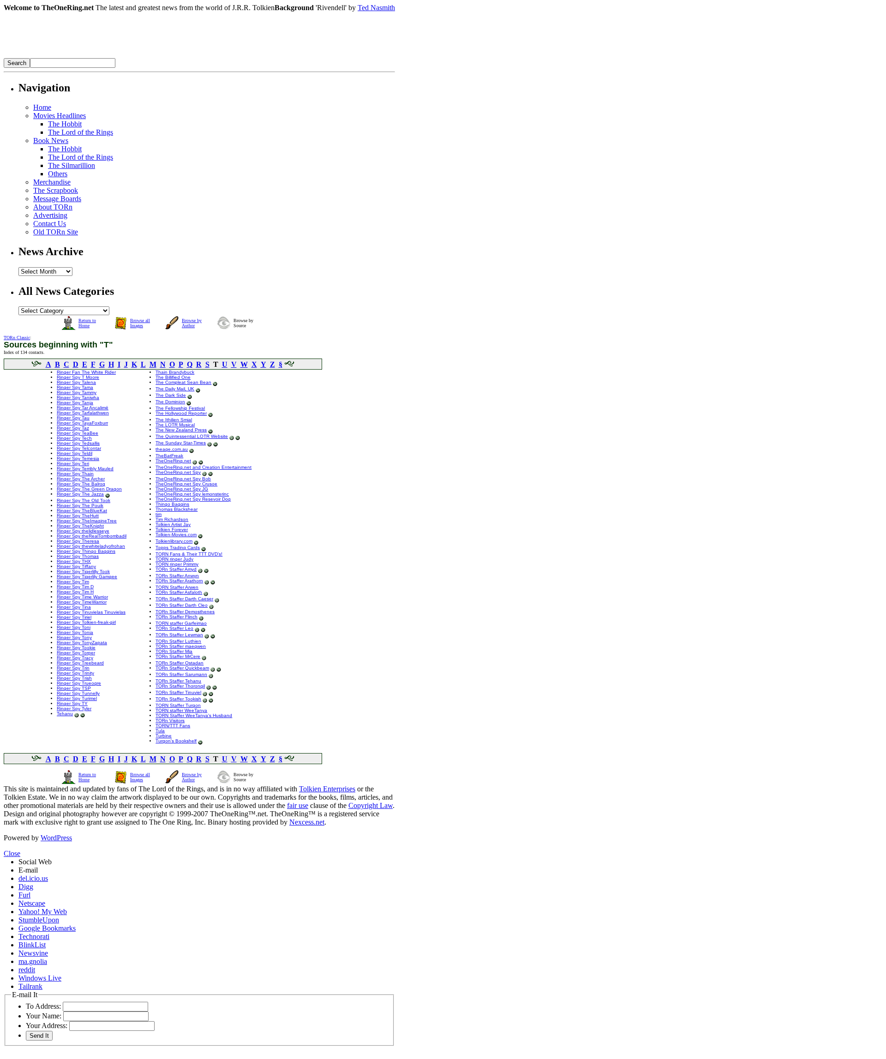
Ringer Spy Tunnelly (78, 693)
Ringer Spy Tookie (76, 647)
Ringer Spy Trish (74, 678)
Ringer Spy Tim (73, 581)
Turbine (164, 735)
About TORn (52, 207)
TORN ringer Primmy (177, 564)
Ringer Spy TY (72, 703)
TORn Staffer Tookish (178, 698)
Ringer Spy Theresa (78, 541)
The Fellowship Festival (180, 408)
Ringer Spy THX (74, 561)
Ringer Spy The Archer (81, 478)
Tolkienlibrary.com (174, 541)
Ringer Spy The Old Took (83, 500)
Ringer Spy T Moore (78, 377)
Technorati (33, 936)
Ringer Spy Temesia (78, 458)
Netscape (31, 903)
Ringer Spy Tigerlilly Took (83, 571)
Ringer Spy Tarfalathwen (83, 412)
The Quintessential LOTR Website (192, 436)
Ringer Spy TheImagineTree (87, 520)
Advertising (50, 215)
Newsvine (33, 953)
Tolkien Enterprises (327, 789)
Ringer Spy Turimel (77, 698)
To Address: (43, 1006)
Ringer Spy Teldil (74, 453)
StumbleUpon (38, 920)
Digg (25, 887)
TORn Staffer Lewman (179, 634)
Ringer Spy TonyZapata (82, 642)
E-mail (28, 870)
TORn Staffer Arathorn (179, 580)
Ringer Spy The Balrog (81, 483)
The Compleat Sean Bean (183, 382)
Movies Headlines (59, 116)
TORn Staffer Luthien (178, 641)
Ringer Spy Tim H (75, 591)
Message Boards (57, 199)
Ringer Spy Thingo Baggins (86, 551)
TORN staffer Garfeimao (181, 623)
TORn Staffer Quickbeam (182, 667)
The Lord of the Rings (80, 132)
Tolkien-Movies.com (176, 534)
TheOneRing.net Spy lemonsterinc (192, 494)
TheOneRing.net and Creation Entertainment (203, 467)
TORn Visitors (170, 720)
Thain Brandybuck (175, 372)
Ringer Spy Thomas (78, 556)
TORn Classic (17, 337)
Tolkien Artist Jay (173, 524)
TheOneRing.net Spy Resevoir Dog (193, 499)
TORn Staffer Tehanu (178, 680)
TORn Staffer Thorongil (180, 685)
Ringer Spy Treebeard (80, 662)
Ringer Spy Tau (73, 417)
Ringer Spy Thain (75, 473)
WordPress (56, 838)
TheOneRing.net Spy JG (182, 488)
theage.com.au (172, 449)
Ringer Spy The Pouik (80, 505)
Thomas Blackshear (177, 509)
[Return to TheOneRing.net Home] (142, 56)
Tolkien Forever (172, 529)
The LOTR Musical (175, 424)
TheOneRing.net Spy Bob (183, 478)
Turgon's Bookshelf (176, 740)
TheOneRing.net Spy (178, 472)
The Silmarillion (71, 165)
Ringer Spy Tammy (76, 392)
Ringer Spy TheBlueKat (82, 510)
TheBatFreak (169, 455)
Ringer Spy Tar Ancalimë (82, 407)
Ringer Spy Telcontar (79, 448)
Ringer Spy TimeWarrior (82, 601)
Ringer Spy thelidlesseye (83, 530)
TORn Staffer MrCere (178, 656)
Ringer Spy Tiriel (74, 617)
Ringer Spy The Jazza (80, 494)
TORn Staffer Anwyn (177, 575)
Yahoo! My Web (42, 911)
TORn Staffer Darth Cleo (182, 605)
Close (12, 853)
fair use (297, 805)
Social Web (35, 862)
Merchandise (52, 182)
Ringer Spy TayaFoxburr (82, 422)
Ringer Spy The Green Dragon (89, 488)
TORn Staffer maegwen (181, 646)
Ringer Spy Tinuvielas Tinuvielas (91, 612)
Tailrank (30, 986)
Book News (50, 140)
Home (42, 107)
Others (57, 174)
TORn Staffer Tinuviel (178, 692)
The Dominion (170, 401)
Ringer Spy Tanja (75, 402)
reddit (26, 970)
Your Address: (46, 1025)
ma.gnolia (32, 961)
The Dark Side (171, 395)
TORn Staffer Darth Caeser (184, 598)
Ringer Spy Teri (73, 463)
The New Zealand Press (181, 429)
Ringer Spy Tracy (75, 657)
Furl (24, 895)
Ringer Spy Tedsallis (78, 443)
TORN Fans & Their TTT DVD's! (189, 553)
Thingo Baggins (172, 504)
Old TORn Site (55, 232)
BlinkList (32, 945)
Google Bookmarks (47, 928)
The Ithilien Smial (174, 419)
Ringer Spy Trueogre (79, 683)
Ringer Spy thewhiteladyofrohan (91, 546)
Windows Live (39, 978)
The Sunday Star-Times (181, 442)
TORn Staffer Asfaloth (179, 592)
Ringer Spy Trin (73, 667)
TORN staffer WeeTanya (181, 710)
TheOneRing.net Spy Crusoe (186, 483)
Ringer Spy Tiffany (76, 566)
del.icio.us (33, 878)
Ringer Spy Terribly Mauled (85, 468)
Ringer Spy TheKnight (80, 525)
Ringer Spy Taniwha (78, 397)
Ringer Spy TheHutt (78, 515)
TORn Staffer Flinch (177, 616)
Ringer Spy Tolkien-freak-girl (86, 622)
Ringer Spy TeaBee (77, 433)
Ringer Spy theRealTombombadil (91, 535)
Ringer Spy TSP (74, 688)
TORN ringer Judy (174, 559)
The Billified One (173, 377)
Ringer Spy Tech (74, 438)
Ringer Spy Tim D (75, 586)
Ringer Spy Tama (75, 387)
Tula (160, 730)
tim (159, 514)
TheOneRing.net (173, 460)
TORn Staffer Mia (174, 651)
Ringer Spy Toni (73, 627)
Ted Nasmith (376, 8)
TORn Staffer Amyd (176, 569)
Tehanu (65, 713)
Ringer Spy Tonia (75, 632)
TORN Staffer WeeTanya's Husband (194, 715)
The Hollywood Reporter (181, 413)
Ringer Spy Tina (74, 607)
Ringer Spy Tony (74, 637)
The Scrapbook (55, 190)
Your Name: (43, 1016)
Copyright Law (370, 805)
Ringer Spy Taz (73, 428)
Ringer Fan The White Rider (86, 372)
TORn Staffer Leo (174, 628)
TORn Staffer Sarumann (181, 674)
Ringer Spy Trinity (75, 673)
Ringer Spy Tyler (74, 708)
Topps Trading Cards (178, 547)
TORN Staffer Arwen (177, 587)
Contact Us (49, 223)
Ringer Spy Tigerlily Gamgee (87, 576)
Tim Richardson (172, 519)
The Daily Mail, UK (175, 388)
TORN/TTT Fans (173, 725)
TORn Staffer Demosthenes (185, 611)
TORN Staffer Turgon (178, 705)
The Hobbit (65, 124)
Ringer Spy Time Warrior (82, 596)
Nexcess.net (306, 822)
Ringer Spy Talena (76, 382)
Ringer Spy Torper (76, 652)
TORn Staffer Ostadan (180, 662)
